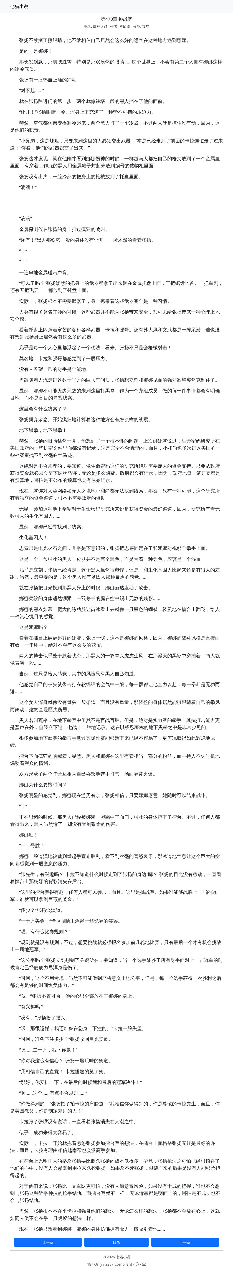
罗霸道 (124, 26)
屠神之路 (100, 26)
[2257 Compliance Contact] (137, 1264)
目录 (116, 1242)
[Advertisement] (116, 204)
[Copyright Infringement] (144, 1264)
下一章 (185, 1242)
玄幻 (145, 26)
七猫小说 (19, 6)
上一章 (48, 1242)
